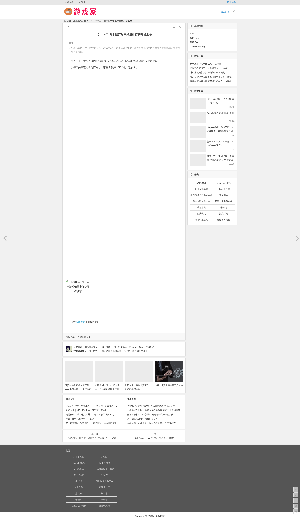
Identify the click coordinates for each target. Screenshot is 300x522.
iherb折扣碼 (104, 463)
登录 (83, 2)
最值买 (78, 499)
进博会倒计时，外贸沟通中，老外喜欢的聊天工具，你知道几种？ (108, 389)
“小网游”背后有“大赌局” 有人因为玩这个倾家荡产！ (152, 406)
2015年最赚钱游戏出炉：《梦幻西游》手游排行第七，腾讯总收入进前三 (101, 423)
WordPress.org (197, 46)
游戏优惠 (201, 213)
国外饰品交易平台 (104, 481)
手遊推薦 (201, 207)
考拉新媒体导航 (78, 505)
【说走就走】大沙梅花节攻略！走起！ (208, 72)
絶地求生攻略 (201, 219)
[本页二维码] (295, 511)
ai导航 (104, 457)
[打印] (174, 27)
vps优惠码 (79, 469)
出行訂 (78, 481)
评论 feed (194, 42)
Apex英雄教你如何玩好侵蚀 (220, 113)
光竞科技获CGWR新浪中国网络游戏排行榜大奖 (150, 414)
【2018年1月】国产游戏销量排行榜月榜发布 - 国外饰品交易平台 (118, 351)
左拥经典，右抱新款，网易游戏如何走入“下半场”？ (152, 423)
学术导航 (78, 487)
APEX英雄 (201, 183)
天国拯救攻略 (223, 189)
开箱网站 (223, 195)
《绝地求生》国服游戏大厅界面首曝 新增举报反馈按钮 (153, 410)
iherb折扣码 (79, 463)
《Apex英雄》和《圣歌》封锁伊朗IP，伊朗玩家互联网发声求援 (220, 131)
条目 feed (194, 38)
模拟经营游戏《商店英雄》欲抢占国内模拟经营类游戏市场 (218, 81)
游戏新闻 (223, 213)
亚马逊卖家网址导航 (104, 469)
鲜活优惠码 (104, 505)
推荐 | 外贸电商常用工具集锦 (169, 385)
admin (135, 347)
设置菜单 (231, 2)
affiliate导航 (79, 457)
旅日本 (104, 493)
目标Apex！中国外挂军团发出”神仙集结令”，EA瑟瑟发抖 (220, 159)
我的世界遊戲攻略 (223, 201)
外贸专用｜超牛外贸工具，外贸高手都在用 (86, 410)
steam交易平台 (223, 183)
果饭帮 (104, 499)
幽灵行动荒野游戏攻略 (201, 195)
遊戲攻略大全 (79, 20)
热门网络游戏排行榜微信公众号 (142, 419)
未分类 (223, 207)
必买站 (78, 493)
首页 (69, 20)
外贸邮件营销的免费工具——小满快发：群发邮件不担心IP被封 (78, 389)
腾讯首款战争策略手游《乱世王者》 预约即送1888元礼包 (218, 77)
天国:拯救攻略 (201, 189)
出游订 (104, 475)
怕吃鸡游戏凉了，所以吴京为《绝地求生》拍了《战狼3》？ (219, 68)
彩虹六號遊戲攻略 (201, 201)
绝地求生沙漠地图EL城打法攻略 (205, 64)
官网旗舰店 (104, 487)
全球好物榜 (78, 475)
